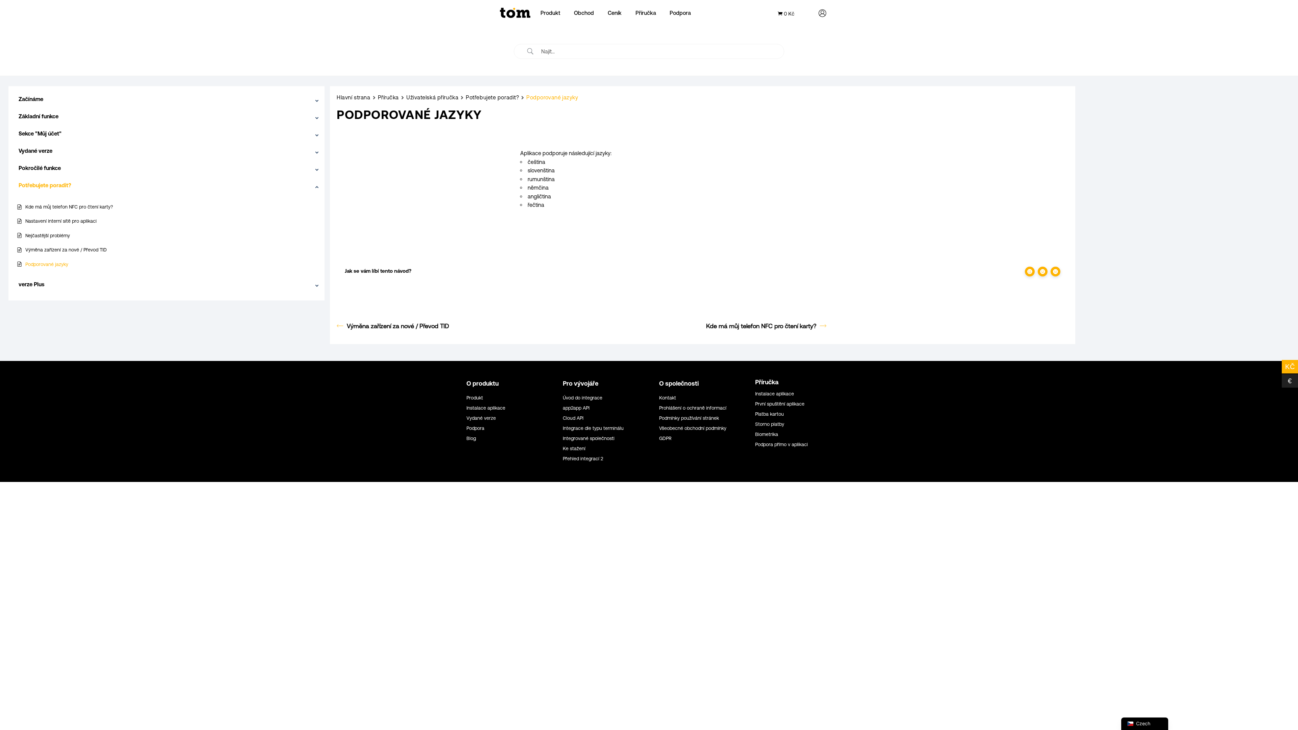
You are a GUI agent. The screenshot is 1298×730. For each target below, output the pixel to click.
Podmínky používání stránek (689, 418)
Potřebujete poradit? (492, 97)
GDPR (665, 438)
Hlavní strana (353, 97)
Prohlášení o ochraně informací (692, 408)
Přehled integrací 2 (583, 458)
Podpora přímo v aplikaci (781, 444)
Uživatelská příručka (432, 97)
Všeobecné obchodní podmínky (692, 428)
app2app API (576, 408)
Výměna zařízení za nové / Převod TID (398, 326)
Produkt (550, 13)
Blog (471, 438)
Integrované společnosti (589, 438)
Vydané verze (481, 418)
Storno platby (769, 424)
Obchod (584, 13)
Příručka (645, 13)
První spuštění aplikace (779, 404)
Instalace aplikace (485, 408)
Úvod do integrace (582, 397)
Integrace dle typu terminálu (593, 428)
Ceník (615, 13)
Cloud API (573, 418)
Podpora (680, 13)
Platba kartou (769, 414)
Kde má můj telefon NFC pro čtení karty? (761, 326)
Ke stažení (574, 448)
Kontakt (667, 397)
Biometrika (766, 434)
